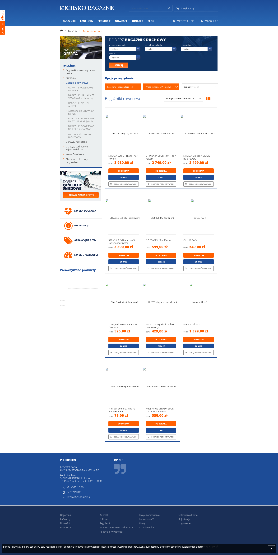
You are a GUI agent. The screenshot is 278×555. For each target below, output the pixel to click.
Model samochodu (153, 45)
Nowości (65, 523)
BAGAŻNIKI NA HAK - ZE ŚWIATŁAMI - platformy (81, 97)
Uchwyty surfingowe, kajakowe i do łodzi (77, 148)
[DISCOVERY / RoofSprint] (161, 213)
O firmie (104, 519)
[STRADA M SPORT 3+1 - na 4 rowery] (161, 128)
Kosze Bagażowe (75, 154)
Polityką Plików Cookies (87, 546)
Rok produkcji (187, 45)
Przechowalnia (147, 527)
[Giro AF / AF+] (198, 213)
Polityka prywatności (111, 531)
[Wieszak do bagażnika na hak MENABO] (123, 381)
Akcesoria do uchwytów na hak (81, 112)
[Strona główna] (87, 7)
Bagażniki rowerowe (77, 82)
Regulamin (105, 523)
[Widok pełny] (215, 98)
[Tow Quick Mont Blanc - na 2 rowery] (123, 297)
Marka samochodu (117, 45)
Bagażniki (69, 65)
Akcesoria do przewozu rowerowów (80, 135)
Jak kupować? (146, 519)
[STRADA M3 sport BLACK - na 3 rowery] (198, 128)
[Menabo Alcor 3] (198, 297)
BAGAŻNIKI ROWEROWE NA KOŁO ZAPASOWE (81, 128)
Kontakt (104, 514)
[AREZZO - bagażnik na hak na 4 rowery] (161, 297)
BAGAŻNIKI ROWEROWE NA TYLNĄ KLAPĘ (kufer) (81, 120)
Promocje (65, 527)
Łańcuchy (65, 519)
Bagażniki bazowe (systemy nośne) (80, 71)
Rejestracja (184, 519)
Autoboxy (71, 77)
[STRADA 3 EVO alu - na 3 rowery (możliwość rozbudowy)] (123, 213)
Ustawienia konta (188, 514)
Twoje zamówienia (149, 514)
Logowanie (184, 523)
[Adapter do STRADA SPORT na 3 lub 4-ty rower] (161, 381)
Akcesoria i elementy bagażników (77, 160)
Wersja (112, 54)
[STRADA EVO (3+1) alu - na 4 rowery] (123, 128)
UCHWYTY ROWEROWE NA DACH (80, 89)
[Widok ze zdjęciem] (208, 98)
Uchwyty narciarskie (76, 141)
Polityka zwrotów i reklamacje (116, 527)
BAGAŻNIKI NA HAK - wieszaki (79, 104)
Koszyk (143, 523)
